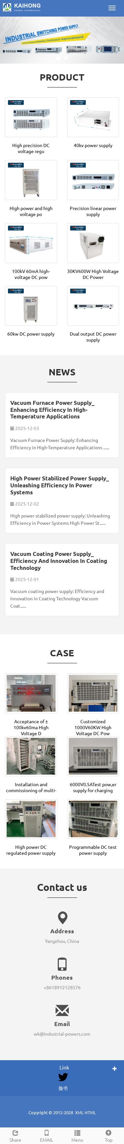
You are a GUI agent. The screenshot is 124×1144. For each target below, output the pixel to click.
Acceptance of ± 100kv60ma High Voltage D (31, 727)
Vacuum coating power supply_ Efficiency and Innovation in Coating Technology (58, 560)
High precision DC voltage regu (31, 148)
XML (79, 1112)
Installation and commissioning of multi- (31, 787)
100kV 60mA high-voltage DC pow (31, 274)
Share (15, 1140)
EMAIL (46, 1140)
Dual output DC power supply (93, 337)
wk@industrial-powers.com (62, 1034)
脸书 (63, 1088)
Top (108, 1140)
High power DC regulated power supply (31, 850)
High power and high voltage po (31, 211)
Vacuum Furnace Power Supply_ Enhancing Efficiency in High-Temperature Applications (52, 409)
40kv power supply (93, 145)
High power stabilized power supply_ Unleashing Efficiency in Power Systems (59, 485)
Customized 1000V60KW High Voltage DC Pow (92, 727)
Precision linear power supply (93, 211)
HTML (90, 1112)
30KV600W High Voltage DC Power (93, 274)
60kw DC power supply (31, 334)
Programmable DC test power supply (93, 850)
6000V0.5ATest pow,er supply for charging (93, 787)
